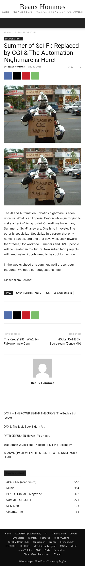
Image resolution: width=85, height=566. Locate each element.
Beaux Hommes (16, 66)
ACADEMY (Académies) (28, 533)
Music (74, 546)
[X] (17, 76)
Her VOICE (10, 546)
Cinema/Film (59, 533)
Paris (47, 550)
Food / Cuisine (61, 537)
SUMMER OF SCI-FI (25, 32)
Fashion (32, 537)
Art (46, 533)
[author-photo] (42, 377)
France (53, 542)
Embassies (18, 537)
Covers (73, 533)
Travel (57, 554)
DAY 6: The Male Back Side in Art (24, 426)
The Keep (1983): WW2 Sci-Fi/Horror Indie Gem (22, 341)
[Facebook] (8, 76)
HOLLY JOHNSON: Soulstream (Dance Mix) (65, 341)
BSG (47, 292)
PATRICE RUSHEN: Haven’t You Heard (27, 435)
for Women (39, 542)
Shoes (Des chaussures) (37, 554)
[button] (79, 23)
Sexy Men (59, 550)
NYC (38, 550)
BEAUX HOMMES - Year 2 (28, 292)
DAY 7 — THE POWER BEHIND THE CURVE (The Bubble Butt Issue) (40, 415)
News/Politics (25, 550)
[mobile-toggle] (6, 23)
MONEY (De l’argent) (45, 546)
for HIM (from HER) (18, 542)
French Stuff (67, 542)
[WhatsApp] (35, 76)
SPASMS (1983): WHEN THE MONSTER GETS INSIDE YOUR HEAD (40, 455)
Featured (45, 537)
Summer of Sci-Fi (63, 292)
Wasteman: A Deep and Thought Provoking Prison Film (38, 444)
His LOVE (25, 546)
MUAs (63, 546)
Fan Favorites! (15, 473)
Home (7, 32)
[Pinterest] (26, 76)
